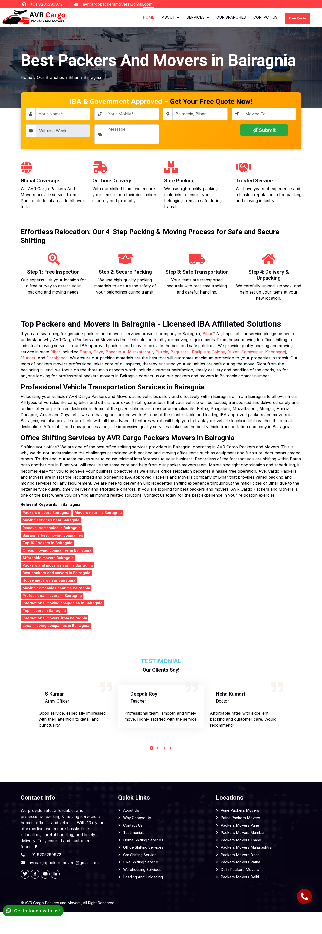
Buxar (233, 351)
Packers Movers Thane (241, 840)
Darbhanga (57, 357)
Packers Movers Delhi (240, 876)
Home (148, 17)
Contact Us (265, 17)
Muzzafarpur (140, 351)
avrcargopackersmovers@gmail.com (117, 4)
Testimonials (134, 832)
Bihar (208, 333)
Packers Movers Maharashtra (246, 847)
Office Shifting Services (143, 847)
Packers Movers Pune (240, 825)
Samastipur (252, 351)
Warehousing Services (142, 869)
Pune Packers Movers (240, 810)
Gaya (98, 351)
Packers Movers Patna (240, 862)
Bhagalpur (115, 351)
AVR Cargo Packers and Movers (53, 902)
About (168, 17)
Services (196, 17)
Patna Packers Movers (240, 817)
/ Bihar (72, 77)
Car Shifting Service (140, 854)
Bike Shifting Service (140, 862)
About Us (131, 810)
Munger (28, 357)
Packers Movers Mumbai (242, 832)
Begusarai (180, 351)
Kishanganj (275, 351)
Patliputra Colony (208, 351)
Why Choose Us (137, 817)
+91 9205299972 (46, 4)
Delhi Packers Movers (240, 869)
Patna (85, 351)
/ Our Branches (49, 77)
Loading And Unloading (143, 876)
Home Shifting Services (143, 840)
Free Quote (297, 18)
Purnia (161, 351)
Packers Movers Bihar (240, 854)
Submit (267, 130)
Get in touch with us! (36, 910)
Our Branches (231, 17)
